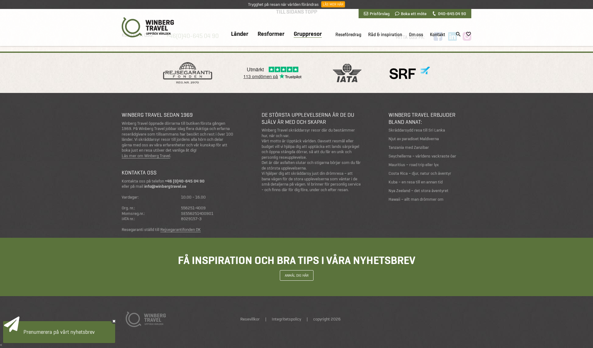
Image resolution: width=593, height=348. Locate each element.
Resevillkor (250, 319)
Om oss (416, 34)
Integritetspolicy (286, 319)
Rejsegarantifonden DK (180, 229)
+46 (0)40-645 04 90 (184, 181)
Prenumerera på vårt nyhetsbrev (59, 332)
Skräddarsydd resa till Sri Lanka (417, 130)
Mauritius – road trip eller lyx (414, 164)
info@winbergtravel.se (165, 186)
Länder (239, 34)
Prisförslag (379, 13)
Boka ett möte (414, 13)
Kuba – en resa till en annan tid (416, 182)
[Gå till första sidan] (148, 27)
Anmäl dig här (297, 275)
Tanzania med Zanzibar (409, 147)
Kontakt (437, 34)
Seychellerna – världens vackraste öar (422, 156)
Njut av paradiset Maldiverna (414, 138)
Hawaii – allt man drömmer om (416, 199)
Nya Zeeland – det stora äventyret (418, 190)
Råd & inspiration (385, 34)
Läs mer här (333, 4)
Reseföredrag (348, 34)
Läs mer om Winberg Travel (146, 155)
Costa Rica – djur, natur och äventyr (420, 173)
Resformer (271, 34)
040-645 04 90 (452, 13)
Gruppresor (308, 34)
